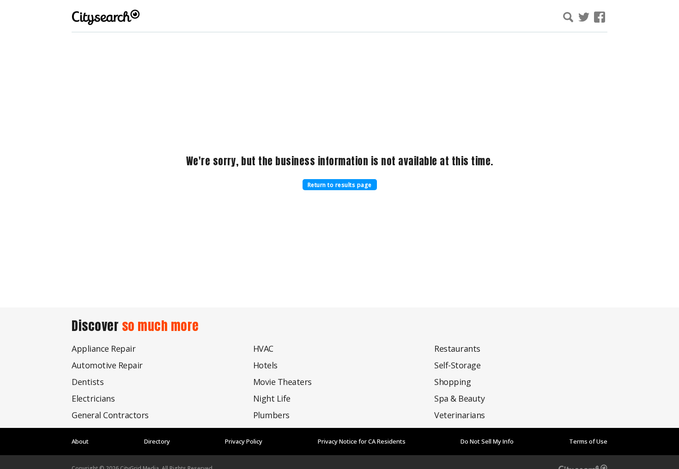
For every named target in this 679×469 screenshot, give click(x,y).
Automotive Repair (107, 365)
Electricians (93, 398)
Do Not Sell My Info (487, 441)
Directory (157, 441)
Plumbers (271, 415)
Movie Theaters (282, 381)
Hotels (265, 365)
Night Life (272, 398)
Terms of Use (588, 441)
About (80, 441)
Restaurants (457, 348)
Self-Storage (457, 365)
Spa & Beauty (459, 398)
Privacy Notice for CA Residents (362, 441)
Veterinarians (459, 415)
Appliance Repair (103, 348)
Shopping (452, 381)
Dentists (87, 381)
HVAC (263, 348)
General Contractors (110, 415)
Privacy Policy (243, 441)
